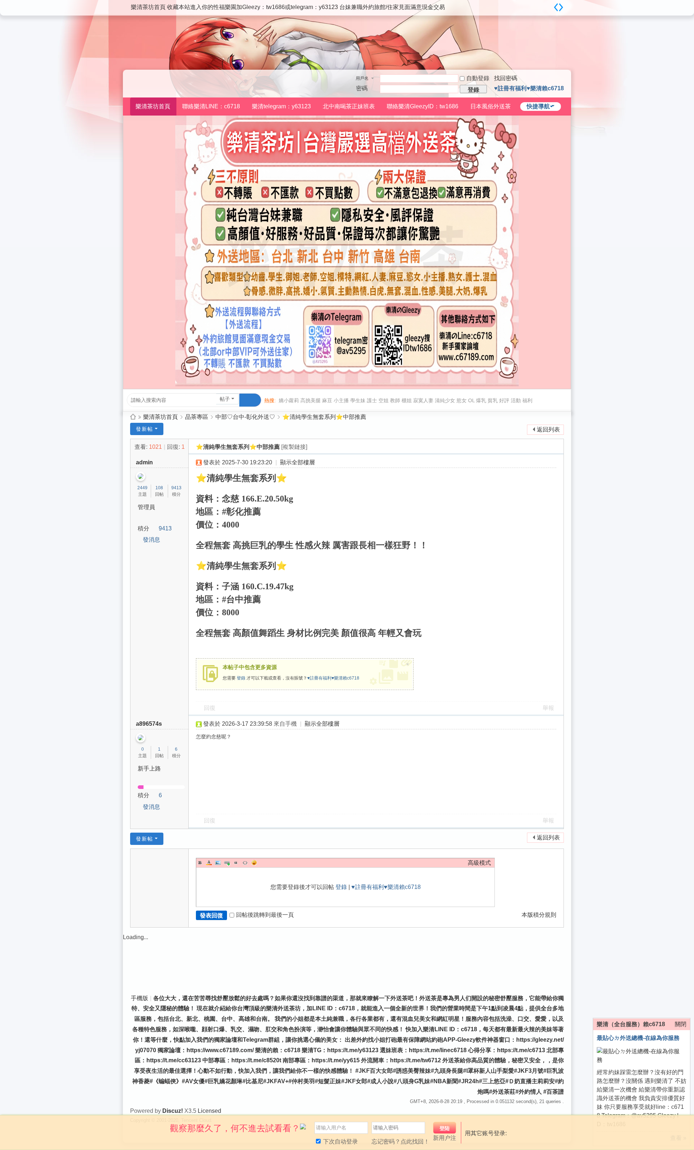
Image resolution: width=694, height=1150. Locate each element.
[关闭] (685, 1124)
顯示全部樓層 (297, 462)
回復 (209, 708)
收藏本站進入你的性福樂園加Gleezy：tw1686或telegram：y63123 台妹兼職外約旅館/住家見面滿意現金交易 (306, 7)
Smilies (254, 862)
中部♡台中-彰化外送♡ (245, 417)
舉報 (548, 708)
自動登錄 (477, 78)
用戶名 (362, 78)
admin (144, 462)
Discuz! (172, 1111)
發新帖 (144, 429)
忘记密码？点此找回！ (400, 1141)
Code (245, 862)
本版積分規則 (539, 915)
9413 (176, 487)
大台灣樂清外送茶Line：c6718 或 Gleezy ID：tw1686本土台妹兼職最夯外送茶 (133, 417)
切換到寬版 (558, 7)
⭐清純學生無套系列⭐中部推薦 (324, 417)
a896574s (149, 724)
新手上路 (149, 768)
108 (159, 487)
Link (227, 862)
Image (218, 862)
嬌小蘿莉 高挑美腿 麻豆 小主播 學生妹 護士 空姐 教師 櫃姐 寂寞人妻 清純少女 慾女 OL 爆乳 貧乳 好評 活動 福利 (405, 400)
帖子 (225, 399)
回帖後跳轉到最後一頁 (265, 915)
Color (209, 862)
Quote (236, 862)
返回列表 (548, 429)
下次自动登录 (340, 1141)
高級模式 (479, 863)
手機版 (139, 998)
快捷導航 (538, 106)
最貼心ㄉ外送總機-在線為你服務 (638, 1038)
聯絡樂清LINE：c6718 (211, 106)
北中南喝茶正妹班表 (349, 106)
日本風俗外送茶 (490, 106)
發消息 (151, 540)
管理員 (146, 507)
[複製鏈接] (294, 447)
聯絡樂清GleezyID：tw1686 (422, 106)
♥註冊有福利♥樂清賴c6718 (529, 88)
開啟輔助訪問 (549, 5)
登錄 (241, 678)
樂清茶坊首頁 (148, 7)
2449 (142, 487)
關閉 (680, 1024)
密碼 (362, 88)
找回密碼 (505, 78)
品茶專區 (196, 417)
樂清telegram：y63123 (281, 106)
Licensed (209, 1111)
